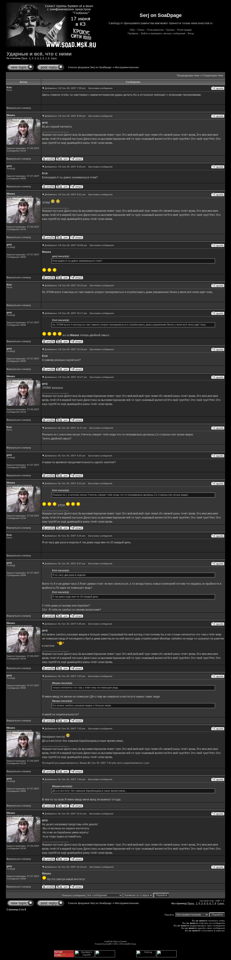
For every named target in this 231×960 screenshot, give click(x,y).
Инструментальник (127, 67)
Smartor (123, 941)
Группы (170, 29)
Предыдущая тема (188, 75)
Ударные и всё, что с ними (39, 54)
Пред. (24, 58)
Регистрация (184, 29)
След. (54, 58)
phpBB (108, 944)
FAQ (132, 29)
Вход (191, 33)
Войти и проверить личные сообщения (163, 33)
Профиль (133, 33)
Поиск (140, 29)
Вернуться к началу (19, 108)
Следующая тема (212, 75)
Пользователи (155, 29)
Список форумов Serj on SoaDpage (89, 67)
